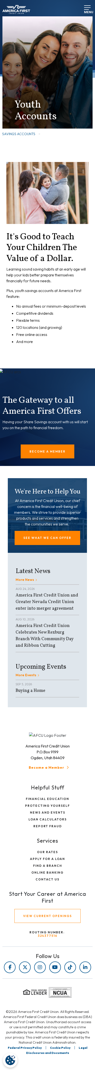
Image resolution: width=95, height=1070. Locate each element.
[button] (47, 451)
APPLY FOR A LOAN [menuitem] (47, 859)
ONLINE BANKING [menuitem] (47, 872)
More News (25, 579)
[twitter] (25, 967)
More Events (26, 675)
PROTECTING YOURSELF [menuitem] (47, 806)
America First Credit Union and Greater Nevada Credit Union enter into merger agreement (47, 602)
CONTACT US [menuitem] (47, 879)
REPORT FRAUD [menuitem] (47, 826)
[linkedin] (85, 967)
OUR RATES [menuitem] (47, 852)
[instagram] (40, 967)
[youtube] (55, 967)
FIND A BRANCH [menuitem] (47, 866)
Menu (86, 10)
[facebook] (10, 967)
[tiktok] (70, 967)
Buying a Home (30, 691)
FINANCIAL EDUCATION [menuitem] (47, 799)
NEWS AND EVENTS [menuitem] (47, 812)
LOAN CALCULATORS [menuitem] (47, 819)
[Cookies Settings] (10, 1060)
